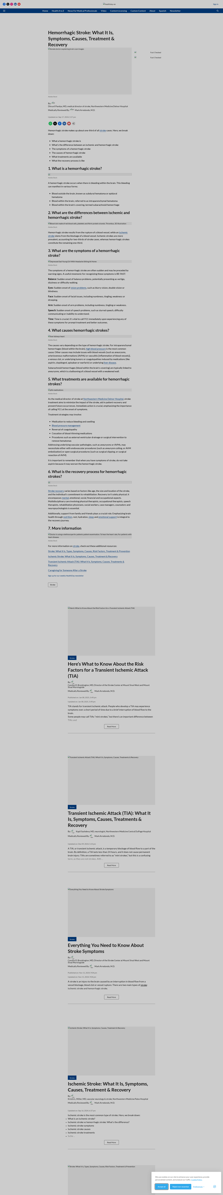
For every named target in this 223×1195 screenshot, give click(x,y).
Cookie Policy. (196, 1180)
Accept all (162, 1187)
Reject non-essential (180, 1187)
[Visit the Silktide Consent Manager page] (214, 1186)
